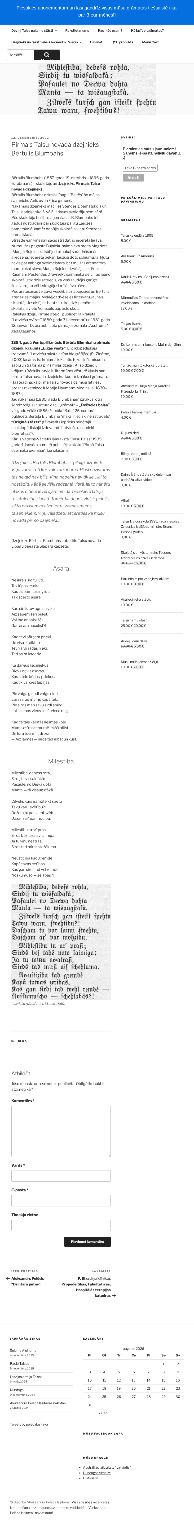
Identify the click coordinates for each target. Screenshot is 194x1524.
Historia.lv (90, 1478)
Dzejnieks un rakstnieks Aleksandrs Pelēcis (44, 42)
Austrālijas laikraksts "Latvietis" (107, 1467)
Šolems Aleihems (23, 1350)
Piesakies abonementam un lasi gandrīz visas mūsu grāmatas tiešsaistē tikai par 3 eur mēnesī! (97, 11)
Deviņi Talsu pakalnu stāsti (32, 30)
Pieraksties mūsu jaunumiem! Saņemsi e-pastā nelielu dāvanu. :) (152, 153)
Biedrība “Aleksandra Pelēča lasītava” (41, 1502)
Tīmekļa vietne (24, 1215)
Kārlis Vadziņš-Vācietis (31, 439)
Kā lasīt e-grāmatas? (147, 30)
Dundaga (17, 1390)
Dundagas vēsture (97, 1473)
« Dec (103, 1413)
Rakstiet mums (77, 30)
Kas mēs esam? (110, 30)
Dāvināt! (96, 42)
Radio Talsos (19, 1363)
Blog (22, 1041)
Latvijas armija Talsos (26, 1377)
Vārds (18, 1165)
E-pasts (19, 1190)
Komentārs (23, 1101)
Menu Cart (150, 42)
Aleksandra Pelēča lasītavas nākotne (38, 1403)
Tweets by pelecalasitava (29, 1424)
